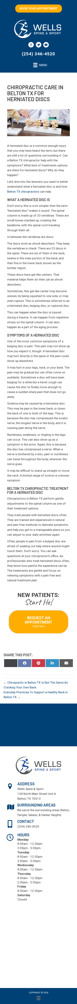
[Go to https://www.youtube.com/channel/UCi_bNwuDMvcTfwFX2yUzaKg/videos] (46, 45)
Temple (22, 815)
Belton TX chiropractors (23, 191)
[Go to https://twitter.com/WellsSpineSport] (38, 45)
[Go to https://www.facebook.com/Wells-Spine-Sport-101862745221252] (31, 45)
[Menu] (38, 998)
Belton (64, 810)
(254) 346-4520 (38, 53)
